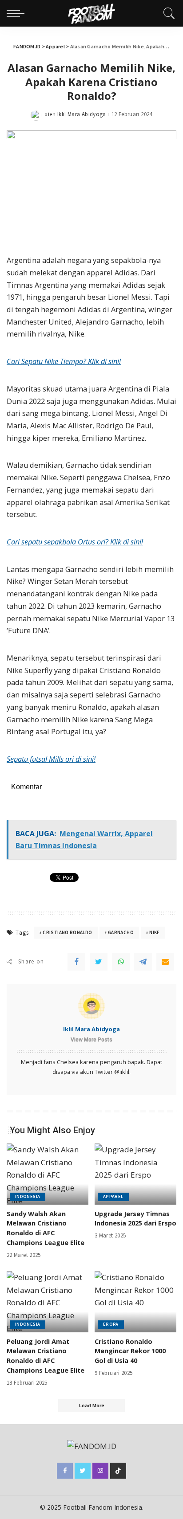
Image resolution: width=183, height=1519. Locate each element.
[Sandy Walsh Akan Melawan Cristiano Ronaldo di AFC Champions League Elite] (47, 1174)
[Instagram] (100, 1471)
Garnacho (121, 932)
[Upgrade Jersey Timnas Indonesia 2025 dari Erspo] (135, 1174)
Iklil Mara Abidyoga (81, 114)
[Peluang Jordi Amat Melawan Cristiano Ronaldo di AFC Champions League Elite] (47, 1301)
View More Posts (91, 1040)
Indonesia (27, 1196)
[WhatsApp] (121, 962)
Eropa (111, 1324)
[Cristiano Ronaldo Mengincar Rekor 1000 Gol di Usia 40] (135, 1301)
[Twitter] (98, 962)
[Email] (165, 962)
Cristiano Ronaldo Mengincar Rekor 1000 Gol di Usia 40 (130, 1351)
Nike (154, 932)
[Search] (167, 13)
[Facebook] (76, 962)
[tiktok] (118, 1471)
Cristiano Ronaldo (67, 932)
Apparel (113, 1196)
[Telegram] (143, 962)
